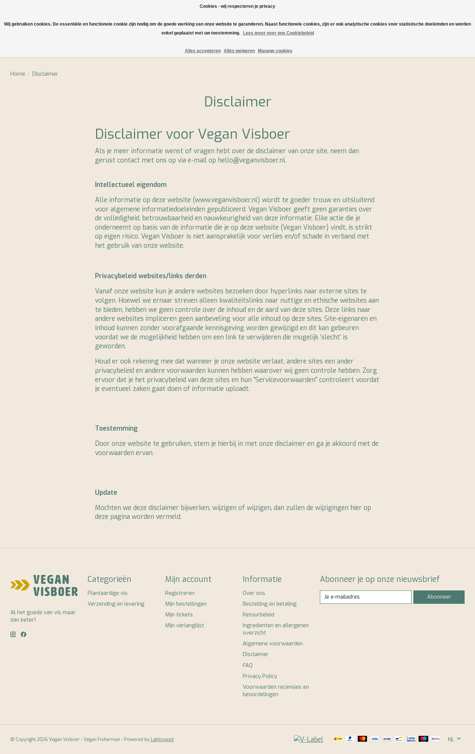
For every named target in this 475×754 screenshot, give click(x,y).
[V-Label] (308, 739)
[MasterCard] (362, 739)
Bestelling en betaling (270, 604)
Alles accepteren (203, 50)
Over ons (254, 593)
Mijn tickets (179, 614)
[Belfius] (435, 739)
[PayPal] (350, 739)
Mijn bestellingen (186, 604)
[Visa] (375, 739)
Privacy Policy (260, 676)
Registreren (179, 593)
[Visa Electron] (411, 739)
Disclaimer (256, 654)
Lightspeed (162, 740)
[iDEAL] (338, 739)
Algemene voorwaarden (273, 643)
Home (17, 74)
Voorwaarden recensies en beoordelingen (276, 690)
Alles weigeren (239, 50)
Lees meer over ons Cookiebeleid (278, 33)
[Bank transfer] (387, 739)
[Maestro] (423, 739)
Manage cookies (275, 50)
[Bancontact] (399, 739)
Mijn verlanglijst (184, 625)
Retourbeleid (258, 614)
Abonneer (439, 596)
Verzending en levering (116, 604)
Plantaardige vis (108, 593)
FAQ (248, 665)
